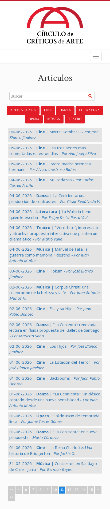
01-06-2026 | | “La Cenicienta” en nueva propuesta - (53, 434)
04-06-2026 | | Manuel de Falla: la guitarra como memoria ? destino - (49, 254)
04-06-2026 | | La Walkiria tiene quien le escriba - (50, 214)
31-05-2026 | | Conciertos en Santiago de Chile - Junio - (53, 466)
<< (12, 490)
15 (91, 490)
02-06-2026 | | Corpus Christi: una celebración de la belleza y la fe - (54, 292)
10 (55, 490)
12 (69, 490)
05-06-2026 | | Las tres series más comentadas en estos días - (52, 150)
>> (12, 497)
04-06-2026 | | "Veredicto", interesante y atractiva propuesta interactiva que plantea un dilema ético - (54, 233)
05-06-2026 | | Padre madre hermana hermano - (50, 166)
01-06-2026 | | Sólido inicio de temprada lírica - (54, 418)
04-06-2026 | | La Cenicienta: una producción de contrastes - (54, 198)
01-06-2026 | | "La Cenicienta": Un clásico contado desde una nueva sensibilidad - (54, 399)
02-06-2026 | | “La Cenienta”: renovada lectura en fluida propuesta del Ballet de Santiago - (54, 330)
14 (84, 490)
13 (76, 490)
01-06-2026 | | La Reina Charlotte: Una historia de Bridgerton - (50, 450)
